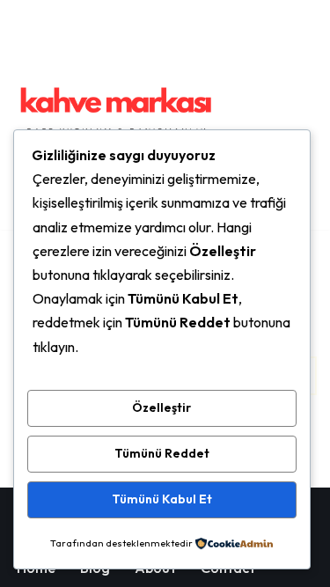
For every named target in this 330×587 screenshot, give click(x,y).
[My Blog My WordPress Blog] (115, 114)
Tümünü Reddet (161, 453)
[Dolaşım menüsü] (265, 115)
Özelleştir (161, 407)
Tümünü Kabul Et (162, 499)
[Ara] (301, 114)
